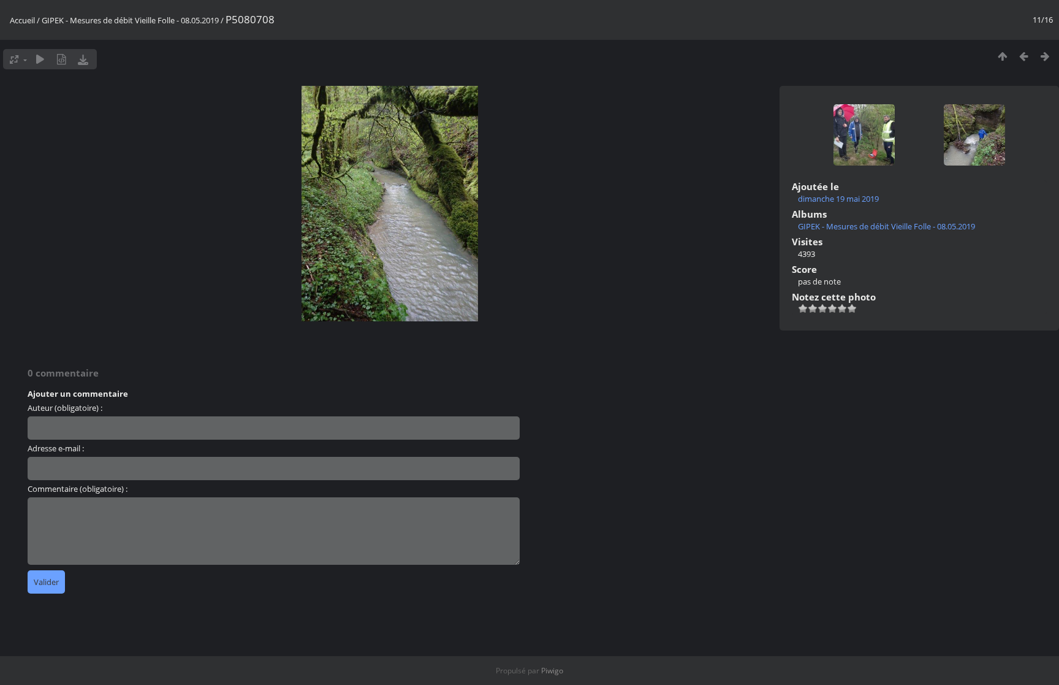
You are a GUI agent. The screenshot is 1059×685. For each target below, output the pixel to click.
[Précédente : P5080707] (1023, 56)
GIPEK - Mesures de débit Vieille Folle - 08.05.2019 (130, 20)
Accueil (22, 20)
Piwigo (552, 670)
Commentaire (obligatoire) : (77, 488)
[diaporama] (40, 59)
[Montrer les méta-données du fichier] (61, 59)
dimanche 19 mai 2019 (838, 198)
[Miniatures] (1002, 56)
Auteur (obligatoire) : (65, 407)
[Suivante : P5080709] (1045, 56)
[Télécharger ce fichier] (83, 59)
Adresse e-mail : (56, 448)
